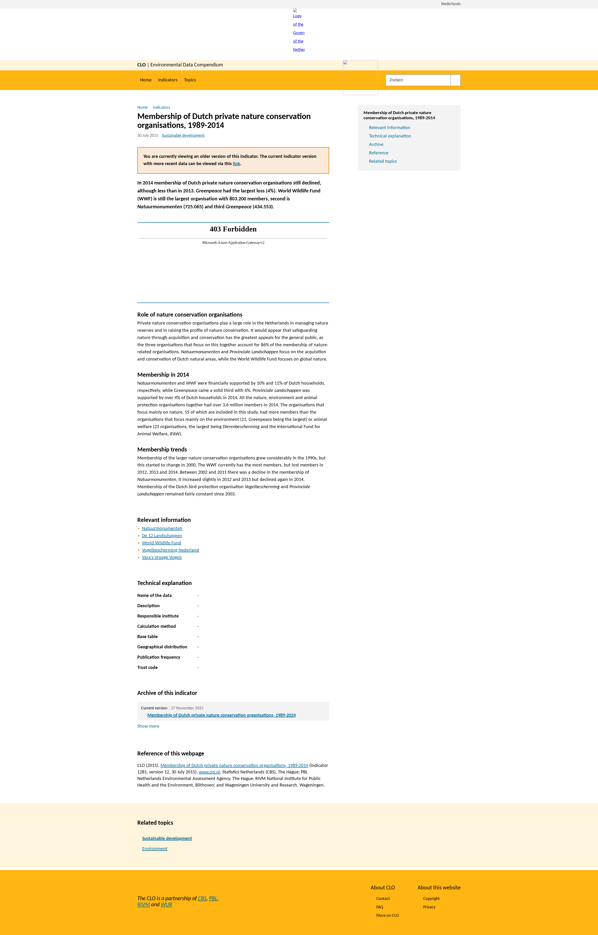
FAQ (379, 907)
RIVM (143, 905)
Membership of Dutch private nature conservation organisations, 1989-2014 (234, 765)
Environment (154, 849)
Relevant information (389, 128)
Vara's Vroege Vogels (162, 557)
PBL (213, 899)
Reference (378, 153)
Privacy (429, 907)
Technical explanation (390, 136)
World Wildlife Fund (161, 543)
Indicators (168, 80)
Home (146, 80)
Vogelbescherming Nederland (170, 550)
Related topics (383, 161)
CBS (202, 899)
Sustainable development (183, 136)
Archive (376, 144)
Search (456, 80)
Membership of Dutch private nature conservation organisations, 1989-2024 (221, 715)
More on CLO (387, 915)
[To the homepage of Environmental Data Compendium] (299, 34)
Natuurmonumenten (162, 528)
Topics (190, 80)
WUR (166, 905)
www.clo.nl (209, 772)
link (236, 164)
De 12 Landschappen (162, 536)
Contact (383, 899)
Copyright (431, 899)
